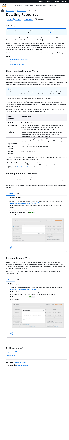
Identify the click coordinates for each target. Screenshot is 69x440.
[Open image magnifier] (11, 247)
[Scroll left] (14, 5)
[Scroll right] (57, 5)
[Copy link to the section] (5, 71)
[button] (11, 26)
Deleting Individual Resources (18, 62)
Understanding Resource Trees (18, 59)
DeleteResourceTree (23, 167)
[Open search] (65, 5)
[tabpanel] (36, 224)
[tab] (10, 193)
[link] (34, 11)
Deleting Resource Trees (16, 64)
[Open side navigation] (2, 10)
